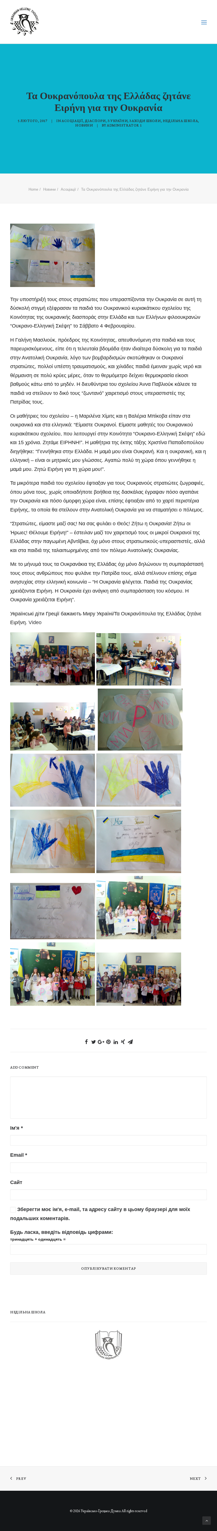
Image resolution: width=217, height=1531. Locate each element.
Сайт (16, 1182)
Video (35, 622)
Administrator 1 (124, 125)
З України (117, 121)
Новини (84, 125)
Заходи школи (144, 121)
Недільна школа (180, 121)
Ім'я (16, 1128)
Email (18, 1155)
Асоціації (72, 121)
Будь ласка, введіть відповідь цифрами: (61, 1232)
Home (33, 189)
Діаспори (95, 121)
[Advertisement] (52, 1410)
